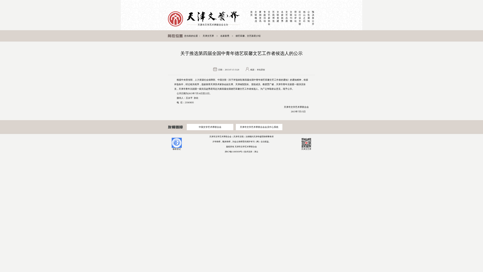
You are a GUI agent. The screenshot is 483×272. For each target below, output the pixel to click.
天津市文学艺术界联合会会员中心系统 (259, 127)
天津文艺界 (208, 36)
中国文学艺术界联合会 (210, 127)
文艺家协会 (269, 18)
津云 (256, 152)
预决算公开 (313, 18)
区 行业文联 (300, 18)
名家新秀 (224, 36)
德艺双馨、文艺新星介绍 (248, 36)
